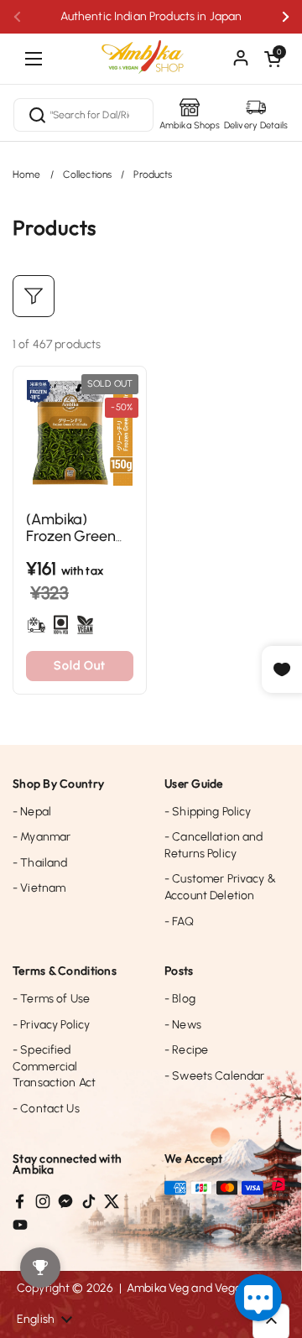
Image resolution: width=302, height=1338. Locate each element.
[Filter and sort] (34, 296)
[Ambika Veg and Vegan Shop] (151, 50)
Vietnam (39, 888)
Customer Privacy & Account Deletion (220, 887)
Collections (87, 174)
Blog (179, 999)
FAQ (179, 921)
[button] (272, 58)
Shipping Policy (207, 811)
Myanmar (41, 837)
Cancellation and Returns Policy (213, 845)
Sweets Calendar (214, 1076)
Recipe (186, 1050)
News (182, 1025)
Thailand (40, 863)
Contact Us (46, 1108)
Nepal (32, 811)
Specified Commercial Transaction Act (54, 1066)
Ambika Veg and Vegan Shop (203, 1288)
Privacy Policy (51, 1025)
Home (27, 174)
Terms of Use (51, 999)
